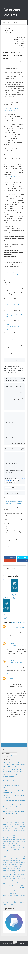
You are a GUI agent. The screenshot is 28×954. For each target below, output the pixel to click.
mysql (4, 862)
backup (17, 826)
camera (15, 830)
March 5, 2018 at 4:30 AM (16, 663)
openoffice (13, 864)
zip (12, 904)
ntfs (7, 864)
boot (14, 828)
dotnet (21, 839)
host (24, 849)
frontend (20, 847)
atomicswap (5, 826)
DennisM (11, 678)
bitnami (20, 826)
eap (24, 839)
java (24, 853)
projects (8, 872)
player (23, 868)
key (13, 855)
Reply (8, 638)
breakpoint (22, 828)
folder (7, 847)
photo (8, 868)
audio (10, 826)
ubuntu (22, 887)
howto (9, 851)
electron (14, 841)
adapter (6, 822)
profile (4, 872)
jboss (10, 855)
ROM (11, 878)
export (23, 843)
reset (17, 876)
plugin (4, 870)
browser (5, 830)
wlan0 (23, 900)
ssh (24, 882)
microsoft (5, 858)
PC (18, 866)
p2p (6, 866)
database (14, 838)
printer (13, 870)
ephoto (17, 841)
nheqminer (16, 862)
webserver (16, 895)
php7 (14, 868)
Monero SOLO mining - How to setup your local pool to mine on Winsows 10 (13, 770)
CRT (14, 836)
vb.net (7, 892)
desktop (20, 838)
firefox (23, 845)
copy (4, 836)
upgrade (15, 890)
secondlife (5, 880)
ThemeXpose (24, 945)
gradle (12, 849)
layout (16, 855)
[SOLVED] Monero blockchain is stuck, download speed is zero (12, 775)
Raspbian (23, 874)
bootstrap (17, 828)
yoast (10, 904)
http (19, 851)
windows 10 (7, 63)
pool (19, 61)
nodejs (4, 864)
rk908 (8, 878)
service (20, 880)
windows (21, 897)
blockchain (5, 828)
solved (10, 882)
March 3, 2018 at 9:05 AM (16, 645)
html (13, 851)
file (14, 845)
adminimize (16, 822)
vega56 (13, 892)
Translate (13, 756)
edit (7, 841)
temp (19, 884)
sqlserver (20, 882)
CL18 (24, 832)
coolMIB (11, 626)
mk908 (7, 860)
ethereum (5, 843)
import (11, 853)
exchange (14, 843)
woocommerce (6, 902)
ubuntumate (6, 890)
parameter (10, 866)
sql (17, 882)
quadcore (16, 872)
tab (17, 884)
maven (16, 857)
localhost (9, 857)
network (11, 862)
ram (24, 872)
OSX (4, 866)
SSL (4, 884)
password (15, 866)
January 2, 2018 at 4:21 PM (16, 628)
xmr (4, 904)
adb (9, 822)
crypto (17, 836)
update (11, 890)
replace (13, 876)
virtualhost (22, 892)
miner (11, 61)
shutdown (5, 882)
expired (20, 843)
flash (4, 847)
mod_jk (11, 860)
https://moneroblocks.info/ (11, 176)
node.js (23, 862)
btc (8, 830)
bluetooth (10, 828)
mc (19, 857)
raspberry (7, 874)
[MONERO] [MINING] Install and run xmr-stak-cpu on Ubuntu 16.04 (13, 791)
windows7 (19, 900)
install (14, 853)
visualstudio (13, 894)
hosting (5, 851)
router (14, 878)
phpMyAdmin (18, 868)
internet (19, 853)
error (21, 841)
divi (14, 839)
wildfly (15, 898)
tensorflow (5, 886)
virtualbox (17, 892)
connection (22, 834)
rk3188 (4, 878)
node (20, 862)
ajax (22, 822)
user (4, 892)
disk (11, 839)
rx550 (18, 878)
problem (18, 870)
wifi (13, 898)
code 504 (8, 834)
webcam (10, 895)
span (15, 882)
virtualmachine (6, 893)
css (20, 836)
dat (9, 838)
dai (24, 836)
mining (23, 859)
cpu (11, 836)
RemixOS (9, 876)
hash (22, 849)
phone (4, 868)
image (7, 853)
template (22, 884)
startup (6, 884)
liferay (23, 855)
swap (14, 884)
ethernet (9, 843)
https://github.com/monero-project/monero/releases (11, 109)
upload (19, 890)
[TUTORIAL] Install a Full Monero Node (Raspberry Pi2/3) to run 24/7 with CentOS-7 (13, 807)
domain (17, 839)
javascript (5, 855)
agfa (20, 822)
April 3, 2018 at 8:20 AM (15, 680)
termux (14, 886)
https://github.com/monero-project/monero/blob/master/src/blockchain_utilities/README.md (14, 275)
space (13, 882)
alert (24, 822)
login (13, 857)
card (19, 830)
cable (11, 830)
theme (23, 886)
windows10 (13, 900)
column (18, 834)
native (8, 862)
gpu (10, 849)
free (17, 847)
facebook (5, 845)
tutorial (15, 888)
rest (20, 876)
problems (23, 870)
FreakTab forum (12, 847)
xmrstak (7, 904)
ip (21, 853)
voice (21, 893)
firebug (20, 845)
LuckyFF (11, 643)
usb (24, 890)
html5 (16, 851)
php (11, 868)
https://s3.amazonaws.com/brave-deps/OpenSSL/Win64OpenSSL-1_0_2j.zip (13, 327)
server (15, 880)
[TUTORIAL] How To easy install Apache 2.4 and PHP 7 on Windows (13, 780)
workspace (22, 902)
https (4, 853)
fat (12, 845)
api (21, 824)
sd (24, 878)
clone (4, 834)
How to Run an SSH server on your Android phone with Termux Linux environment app (12, 785)
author (13, 826)
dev (24, 838)
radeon (20, 872)
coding (11, 834)
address (12, 822)
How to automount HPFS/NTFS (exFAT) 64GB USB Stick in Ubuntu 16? (13, 812)
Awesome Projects (12, 12)
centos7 (10, 832)
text (17, 886)
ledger (20, 855)
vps (24, 893)
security (11, 880)
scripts (21, 878)
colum (15, 834)
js (11, 855)
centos (23, 830)
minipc (4, 860)
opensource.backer (21, 864)
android (5, 824)
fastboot (9, 845)
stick (9, 884)
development (6, 839)
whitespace (5, 898)
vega (10, 892)
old (9, 864)
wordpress (15, 902)
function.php (6, 849)
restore (23, 876)
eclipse (4, 841)
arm (24, 824)
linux (4, 856)
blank (24, 826)
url (22, 890)
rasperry (5, 876)
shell (24, 880)
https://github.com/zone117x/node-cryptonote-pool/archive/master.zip (13, 503)
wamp (4, 895)
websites (23, 895)
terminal (10, 886)
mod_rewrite (16, 860)
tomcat (5, 888)
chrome (20, 832)
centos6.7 (5, 832)
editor (10, 841)
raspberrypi (16, 874)
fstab (24, 847)
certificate (15, 832)
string (12, 884)
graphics (16, 849)
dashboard (5, 838)
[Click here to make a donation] (14, 932)
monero (16, 61)
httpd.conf (22, 851)
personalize (22, 866)
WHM (9, 898)
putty (12, 872)
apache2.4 (17, 824)
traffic (10, 888)
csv (22, 836)
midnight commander (13, 858)
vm (18, 893)
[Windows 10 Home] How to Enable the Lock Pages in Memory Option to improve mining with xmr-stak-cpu (14, 764)
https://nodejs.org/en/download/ (12, 339)
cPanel (8, 836)
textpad (20, 886)
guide (19, 849)
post (10, 870)
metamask (23, 857)
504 (4, 822)
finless (16, 845)
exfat (17, 843)
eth (24, 841)
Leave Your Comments (18, 622)
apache (10, 824)
